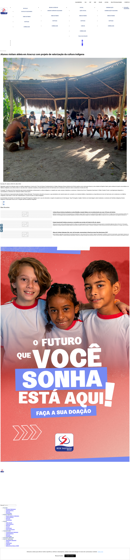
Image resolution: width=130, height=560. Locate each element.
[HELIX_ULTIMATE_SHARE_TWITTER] (3, 203)
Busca (2, 505)
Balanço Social (7, 483)
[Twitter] (21, 474)
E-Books (8, 544)
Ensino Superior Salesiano (55, 10)
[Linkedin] (24, 474)
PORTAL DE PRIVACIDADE (9, 490)
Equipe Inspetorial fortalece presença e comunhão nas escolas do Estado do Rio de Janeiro (76, 222)
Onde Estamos (27, 16)
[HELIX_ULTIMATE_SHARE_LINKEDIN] (3, 204)
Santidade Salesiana (11, 540)
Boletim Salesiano (116, 2)
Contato (5, 496)
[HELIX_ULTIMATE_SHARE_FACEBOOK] (3, 202)
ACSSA (106, 2)
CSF (90, 2)
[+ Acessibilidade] (1, 231)
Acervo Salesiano (8, 539)
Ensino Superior (53, 7)
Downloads (27, 26)
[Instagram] (20, 474)
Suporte (5, 494)
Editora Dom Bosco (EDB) (12, 545)
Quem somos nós (7, 481)
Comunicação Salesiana (111, 10)
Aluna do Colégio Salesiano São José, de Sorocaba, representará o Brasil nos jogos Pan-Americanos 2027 (80, 232)
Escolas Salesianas (26, 11)
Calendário (78, 2)
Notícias (26, 21)
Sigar (100, 2)
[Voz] (1, 228)
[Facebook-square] (19, 474)
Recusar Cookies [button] (59, 555)
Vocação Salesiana (8, 537)
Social (81, 7)
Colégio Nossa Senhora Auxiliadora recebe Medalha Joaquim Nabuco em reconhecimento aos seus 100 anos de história (84, 212)
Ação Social (83, 10)
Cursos (83, 25)
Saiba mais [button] (100, 551)
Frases (7, 541)
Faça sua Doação (83, 36)
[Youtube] (22, 474)
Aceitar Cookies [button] (70, 555)
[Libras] (1, 225)
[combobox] (10, 505)
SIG (85, 2)
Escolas (25, 8)
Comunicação (109, 7)
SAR (95, 2)
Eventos (127, 2)
